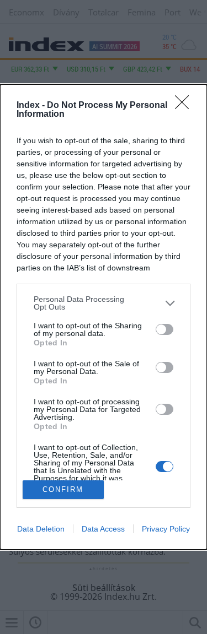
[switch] (164, 329)
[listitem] (103, 303)
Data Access (103, 528)
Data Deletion (41, 528)
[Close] (185, 105)
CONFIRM (63, 489)
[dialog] (103, 316)
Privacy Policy (166, 528)
